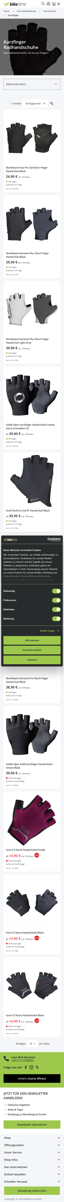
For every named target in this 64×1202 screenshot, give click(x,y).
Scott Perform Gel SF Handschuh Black (28, 510)
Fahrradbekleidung (26, 11)
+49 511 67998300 (22, 1060)
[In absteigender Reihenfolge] (51, 103)
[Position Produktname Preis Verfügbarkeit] (35, 103)
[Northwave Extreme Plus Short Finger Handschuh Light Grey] (32, 309)
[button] (32, 84)
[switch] (56, 600)
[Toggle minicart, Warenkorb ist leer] (53, 3)
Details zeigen (47, 630)
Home (6, 11)
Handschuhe (49, 11)
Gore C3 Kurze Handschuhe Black (25, 932)
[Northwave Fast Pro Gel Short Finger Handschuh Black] (32, 138)
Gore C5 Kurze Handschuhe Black (25, 1015)
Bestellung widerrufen (32, 1190)
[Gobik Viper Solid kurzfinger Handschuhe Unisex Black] (32, 734)
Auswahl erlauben (32, 650)
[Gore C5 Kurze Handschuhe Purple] (32, 820)
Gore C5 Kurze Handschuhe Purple (25, 849)
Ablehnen (32, 660)
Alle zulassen (32, 640)
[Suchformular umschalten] (43, 3)
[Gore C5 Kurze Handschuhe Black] (32, 986)
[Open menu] (58, 4)
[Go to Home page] (15, 4)
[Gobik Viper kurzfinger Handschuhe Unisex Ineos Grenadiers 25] (32, 395)
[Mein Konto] (48, 3)
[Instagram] (31, 1067)
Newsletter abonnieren (32, 1124)
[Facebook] (26, 1067)
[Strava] (37, 1067)
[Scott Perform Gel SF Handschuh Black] (32, 481)
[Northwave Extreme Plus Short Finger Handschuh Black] (32, 224)
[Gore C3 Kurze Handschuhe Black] (32, 903)
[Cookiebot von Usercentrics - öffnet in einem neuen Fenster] (48, 540)
